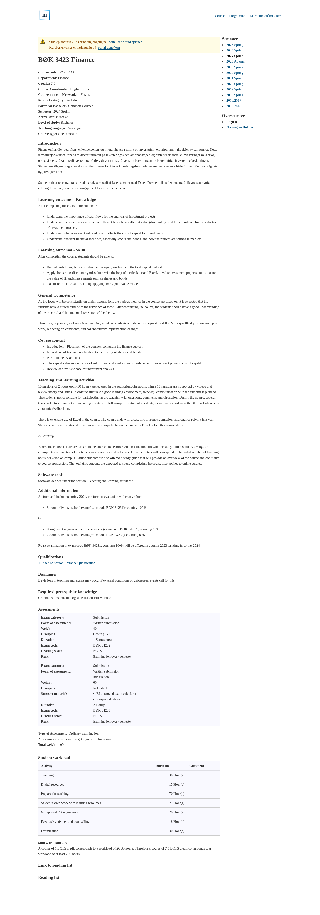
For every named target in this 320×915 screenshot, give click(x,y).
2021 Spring (234, 78)
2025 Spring (234, 50)
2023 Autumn (235, 61)
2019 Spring (234, 89)
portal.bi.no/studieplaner (125, 42)
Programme (237, 16)
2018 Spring (234, 95)
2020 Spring (234, 84)
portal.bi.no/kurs (109, 47)
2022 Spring (234, 73)
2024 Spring (234, 56)
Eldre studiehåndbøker (265, 16)
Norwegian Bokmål (240, 127)
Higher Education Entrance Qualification (67, 563)
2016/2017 (233, 100)
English (231, 122)
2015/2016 (233, 106)
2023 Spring (234, 67)
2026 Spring (234, 45)
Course (220, 16)
